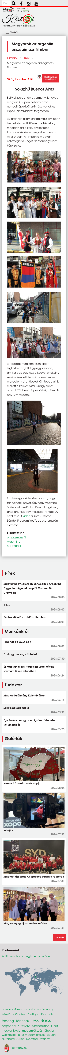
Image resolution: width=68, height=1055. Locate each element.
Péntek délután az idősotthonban (24, 617)
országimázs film (17, 537)
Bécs (45, 1020)
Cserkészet (9, 1034)
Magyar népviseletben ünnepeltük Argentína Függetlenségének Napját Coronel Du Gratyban (32, 588)
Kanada (47, 1014)
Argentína (13, 541)
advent (51, 1034)
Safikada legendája (16, 707)
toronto (29, 1009)
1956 (35, 1021)
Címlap (12, 58)
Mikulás (7, 1014)
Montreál (32, 1039)
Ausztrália (23, 1026)
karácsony (45, 1009)
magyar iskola (11, 1030)
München (19, 1014)
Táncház (22, 1021)
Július (6, 605)
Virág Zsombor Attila (21, 79)
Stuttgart (33, 1014)
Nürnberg (8, 1039)
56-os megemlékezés (31, 1034)
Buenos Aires (12, 1009)
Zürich (20, 1039)
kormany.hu (20, 1047)
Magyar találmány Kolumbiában (24, 695)
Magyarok (14, 545)
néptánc (9, 1026)
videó (26, 516)
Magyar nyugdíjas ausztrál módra (25, 923)
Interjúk (8, 830)
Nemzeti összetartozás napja (21, 783)
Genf (54, 1026)
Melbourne (40, 1026)
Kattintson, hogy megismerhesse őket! (26, 956)
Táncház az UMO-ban (17, 641)
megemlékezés (32, 1030)
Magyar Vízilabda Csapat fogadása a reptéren (33, 876)
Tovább (60, 937)
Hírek (26, 58)
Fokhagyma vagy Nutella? (20, 654)
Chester (49, 1030)
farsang (8, 1021)
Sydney (45, 1039)
